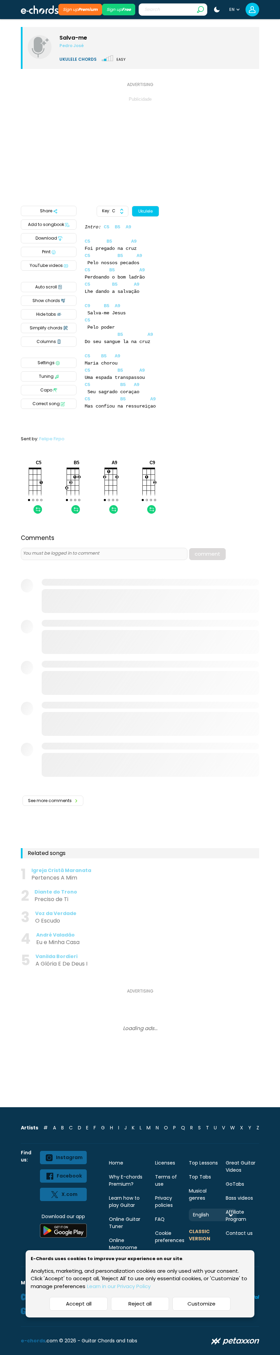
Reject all (140, 1303)
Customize (201, 1303)
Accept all (79, 1303)
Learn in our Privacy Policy (119, 1286)
